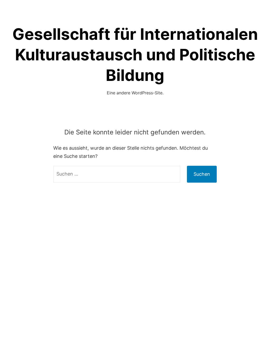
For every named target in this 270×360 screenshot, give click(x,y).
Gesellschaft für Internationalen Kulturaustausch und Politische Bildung (135, 55)
